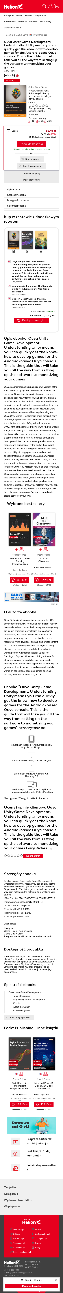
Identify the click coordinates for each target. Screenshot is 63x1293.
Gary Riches (41, 87)
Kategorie (9, 15)
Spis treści (16, 205)
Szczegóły (16, 195)
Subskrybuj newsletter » (41, 1167)
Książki (19, 15)
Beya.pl (38, 1243)
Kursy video (39, 15)
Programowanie (12, 936)
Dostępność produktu (18, 200)
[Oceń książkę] (41, 105)
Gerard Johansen (20, 1095)
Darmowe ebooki (12, 27)
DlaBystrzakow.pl (42, 1234)
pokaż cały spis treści (20, 1017)
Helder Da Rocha (20, 570)
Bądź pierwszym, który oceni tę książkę (40, 109)
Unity (20, 933)
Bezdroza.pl (18, 1238)
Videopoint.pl (19, 1243)
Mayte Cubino (50, 567)
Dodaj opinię (33, 856)
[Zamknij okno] (56, 1280)
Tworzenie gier (24, 931)
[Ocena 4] (40, 105)
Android (48, 936)
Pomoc (42, 798)
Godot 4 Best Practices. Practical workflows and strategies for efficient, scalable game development (32, 302)
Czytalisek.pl (19, 1247)
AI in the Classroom (43, 560)
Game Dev (9, 931)
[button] (54, 528)
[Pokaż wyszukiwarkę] (44, 6)
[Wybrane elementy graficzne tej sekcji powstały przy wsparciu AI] (56, 604)
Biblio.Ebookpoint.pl (22, 1252)
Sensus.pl (39, 1229)
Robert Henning (18, 307)
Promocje (23, 21)
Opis (13, 189)
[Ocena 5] (43, 105)
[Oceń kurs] (13, 855)
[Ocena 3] (36, 105)
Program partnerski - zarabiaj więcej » (40, 1141)
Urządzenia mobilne (32, 936)
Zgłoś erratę (10, 923)
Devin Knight (39, 1095)
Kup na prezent (33, 159)
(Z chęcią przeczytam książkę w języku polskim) (39, 96)
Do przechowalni (31, 180)
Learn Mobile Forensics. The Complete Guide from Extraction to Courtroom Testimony (32, 289)
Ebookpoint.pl (41, 1238)
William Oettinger (19, 294)
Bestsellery (45, 21)
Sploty (37, 1247)
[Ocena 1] (29, 105)
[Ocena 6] (46, 105)
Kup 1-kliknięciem (32, 166)
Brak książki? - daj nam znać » (38, 1153)
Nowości (33, 21)
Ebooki (28, 15)
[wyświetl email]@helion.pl (21, 1273)
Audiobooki (10, 21)
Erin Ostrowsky (52, 1095)
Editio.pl (16, 1234)
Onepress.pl (18, 1229)
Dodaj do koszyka (31, 144)
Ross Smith (39, 567)
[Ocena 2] (33, 105)
